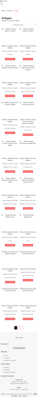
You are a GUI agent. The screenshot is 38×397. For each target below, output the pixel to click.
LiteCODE (14, 396)
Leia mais (10, 59)
